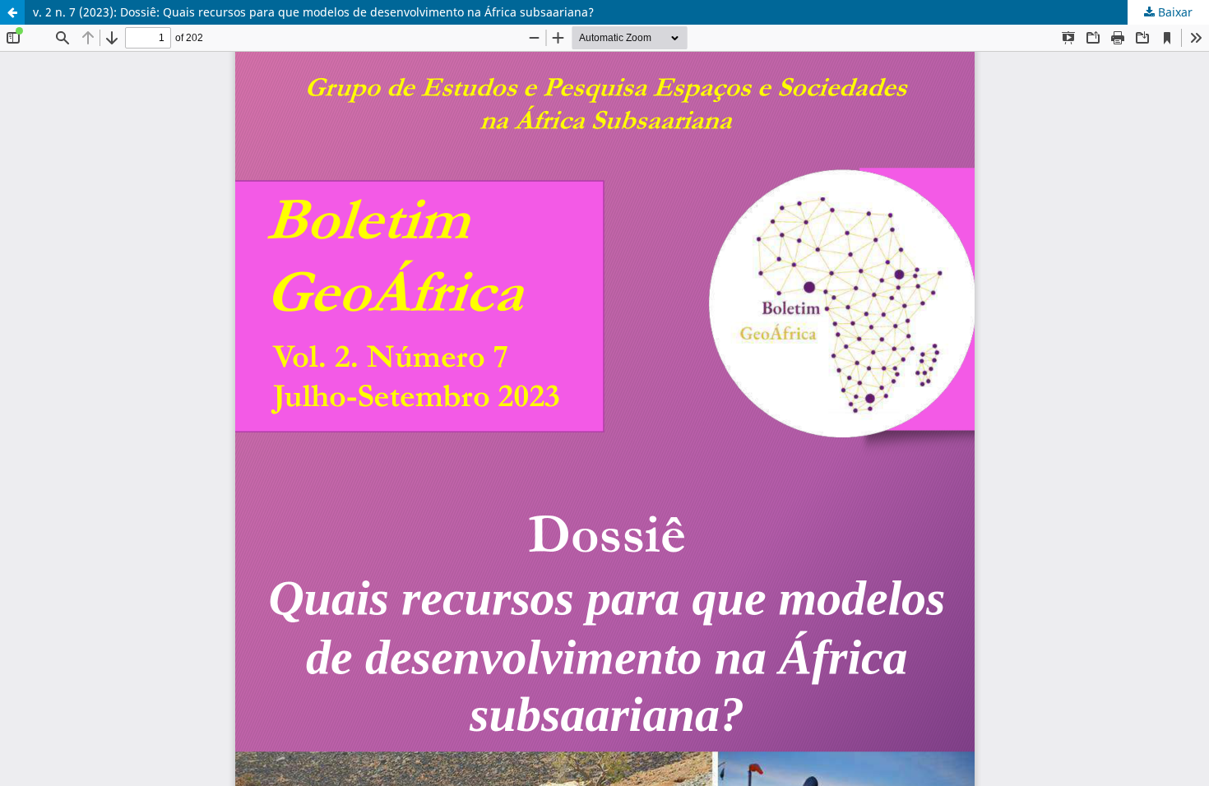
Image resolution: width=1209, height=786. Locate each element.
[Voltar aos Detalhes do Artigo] (12, 12)
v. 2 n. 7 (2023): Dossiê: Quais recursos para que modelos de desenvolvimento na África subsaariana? (313, 12)
